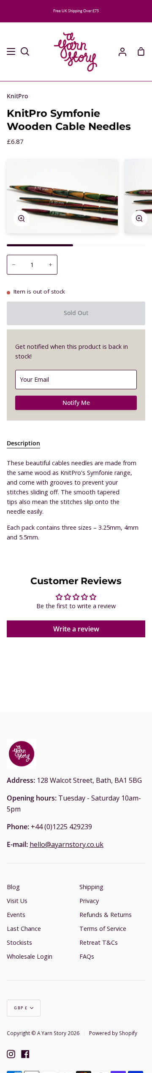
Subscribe (124, 562)
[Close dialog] (143, 497)
